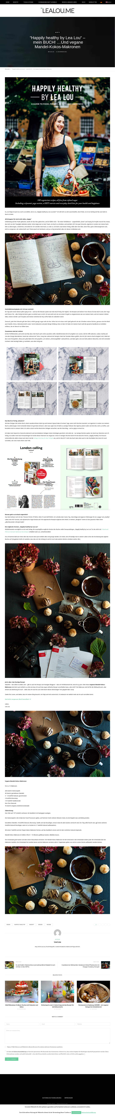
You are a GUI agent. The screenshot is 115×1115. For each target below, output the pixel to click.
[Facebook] (99, 924)
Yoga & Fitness (28, 2)
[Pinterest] (105, 924)
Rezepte (15, 2)
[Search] (105, 2)
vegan (49, 924)
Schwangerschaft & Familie (48, 2)
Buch (83, 2)
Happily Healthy (19, 924)
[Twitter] (102, 924)
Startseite (7, 69)
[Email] (108, 924)
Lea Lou (52, 51)
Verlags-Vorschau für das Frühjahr (43, 438)
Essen (8, 924)
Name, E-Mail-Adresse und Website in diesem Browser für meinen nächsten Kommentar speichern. (35, 1047)
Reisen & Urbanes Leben (69, 2)
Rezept (31, 924)
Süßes (40, 924)
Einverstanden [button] (76, 1112)
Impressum (69, 1098)
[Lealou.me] (57, 10)
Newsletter (93, 2)
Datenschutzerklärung (20, 1051)
